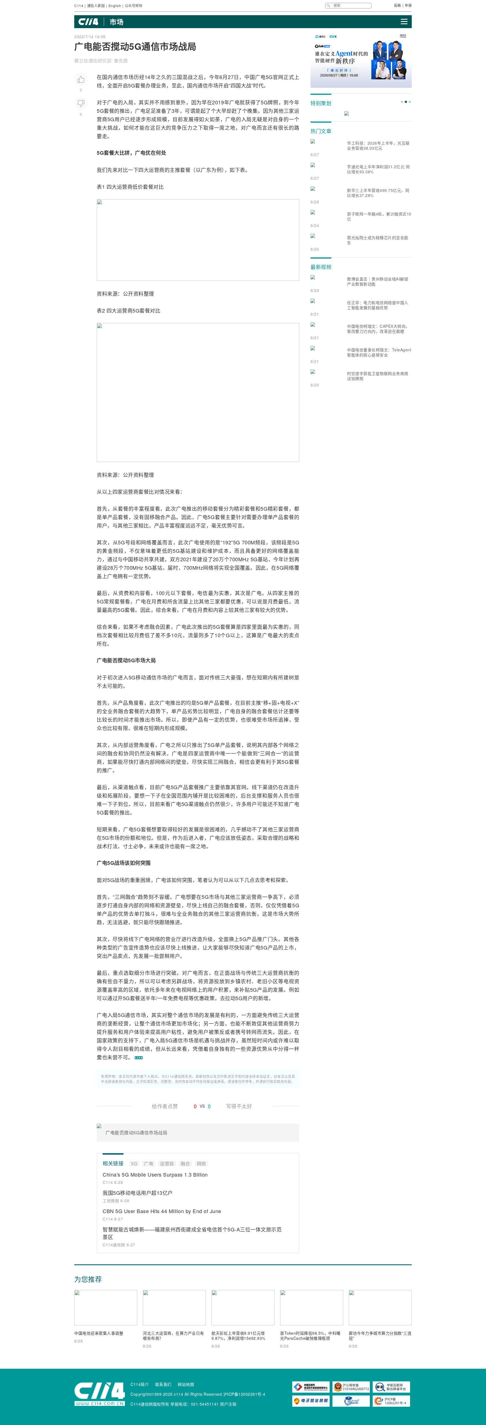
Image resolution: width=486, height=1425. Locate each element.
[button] (402, 102)
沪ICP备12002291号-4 (244, 1394)
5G (269, 76)
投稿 (397, 5)
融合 (160, 516)
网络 (146, 542)
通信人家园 (96, 5)
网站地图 (186, 1384)
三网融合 (223, 761)
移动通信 (146, 677)
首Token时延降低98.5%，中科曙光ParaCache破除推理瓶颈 (310, 1335)
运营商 (167, 1163)
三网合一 (270, 753)
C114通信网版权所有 (149, 1404)
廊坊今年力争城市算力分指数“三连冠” (380, 1335)
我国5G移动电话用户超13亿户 (138, 1192)
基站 (185, 550)
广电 (260, 76)
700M (248, 542)
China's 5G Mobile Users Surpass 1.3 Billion (155, 1174)
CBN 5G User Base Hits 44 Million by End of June (162, 1211)
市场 (116, 21)
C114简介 (139, 1384)
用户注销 (228, 1404)
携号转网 (246, 1031)
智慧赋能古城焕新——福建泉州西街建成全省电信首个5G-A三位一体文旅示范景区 (192, 1233)
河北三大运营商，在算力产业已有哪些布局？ (173, 1335)
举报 (408, 5)
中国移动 (133, 559)
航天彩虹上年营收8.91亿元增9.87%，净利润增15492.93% (239, 1335)
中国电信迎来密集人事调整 (98, 1333)
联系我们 (163, 1384)
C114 (78, 5)
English (115, 5)
